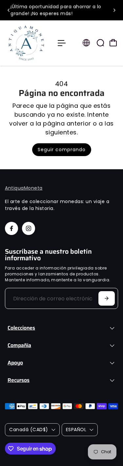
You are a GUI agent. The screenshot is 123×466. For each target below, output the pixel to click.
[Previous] (9, 10)
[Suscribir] (106, 298)
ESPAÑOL (76, 429)
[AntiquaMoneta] (28, 43)
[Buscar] (100, 43)
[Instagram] (28, 228)
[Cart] (113, 43)
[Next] (114, 10)
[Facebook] (11, 228)
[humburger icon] (61, 43)
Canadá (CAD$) (28, 429)
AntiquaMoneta (24, 188)
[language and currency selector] (86, 43)
